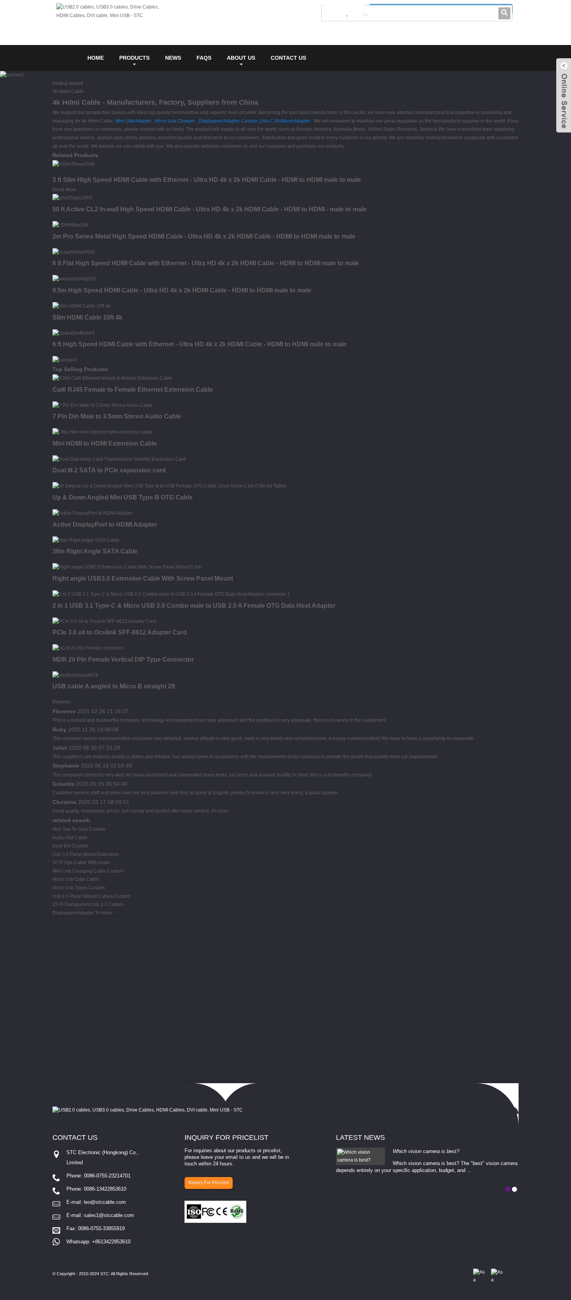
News (173, 58)
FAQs (204, 58)
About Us (241, 58)
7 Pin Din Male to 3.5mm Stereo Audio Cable (116, 416)
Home (95, 58)
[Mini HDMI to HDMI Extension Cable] (102, 432)
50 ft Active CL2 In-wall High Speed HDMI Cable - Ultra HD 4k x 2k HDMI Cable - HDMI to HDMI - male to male (209, 209)
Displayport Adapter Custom (228, 121)
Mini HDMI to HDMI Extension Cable (104, 443)
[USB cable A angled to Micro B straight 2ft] (75, 675)
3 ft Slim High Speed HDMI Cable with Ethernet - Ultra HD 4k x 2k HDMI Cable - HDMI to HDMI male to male (206, 179)
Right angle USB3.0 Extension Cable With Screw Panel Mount (142, 578)
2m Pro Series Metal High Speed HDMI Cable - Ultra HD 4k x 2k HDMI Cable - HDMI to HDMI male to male (203, 236)
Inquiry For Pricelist (208, 1182)
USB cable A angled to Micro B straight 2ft (113, 686)
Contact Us (288, 58)
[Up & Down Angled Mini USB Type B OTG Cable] (169, 486)
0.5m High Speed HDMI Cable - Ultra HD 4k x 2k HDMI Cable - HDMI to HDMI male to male (181, 290)
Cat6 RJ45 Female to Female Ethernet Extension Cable (132, 389)
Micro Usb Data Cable (75, 879)
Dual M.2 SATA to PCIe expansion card (109, 470)
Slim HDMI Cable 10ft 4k (87, 317)
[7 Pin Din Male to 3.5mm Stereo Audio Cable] (102, 405)
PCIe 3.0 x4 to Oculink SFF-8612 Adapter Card (119, 632)
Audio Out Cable (69, 837)
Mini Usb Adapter (133, 121)
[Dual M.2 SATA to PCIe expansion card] (119, 459)
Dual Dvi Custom (70, 846)
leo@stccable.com (105, 1202)
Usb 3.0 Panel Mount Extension (85, 854)
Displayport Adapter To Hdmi (82, 913)
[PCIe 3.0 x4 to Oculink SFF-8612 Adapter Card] (104, 621)
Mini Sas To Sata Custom (78, 829)
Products (134, 58)
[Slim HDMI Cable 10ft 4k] (81, 306)
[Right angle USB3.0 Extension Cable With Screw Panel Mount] (126, 567)
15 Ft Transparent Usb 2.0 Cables (88, 904)
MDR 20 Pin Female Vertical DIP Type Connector (123, 659)
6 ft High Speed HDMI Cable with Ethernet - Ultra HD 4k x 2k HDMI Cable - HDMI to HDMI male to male (199, 344)
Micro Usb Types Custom (78, 887)
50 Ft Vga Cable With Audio (81, 862)
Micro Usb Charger (175, 121)
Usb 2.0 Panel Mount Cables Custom (91, 896)
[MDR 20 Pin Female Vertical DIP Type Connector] (88, 648)
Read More (64, 189)
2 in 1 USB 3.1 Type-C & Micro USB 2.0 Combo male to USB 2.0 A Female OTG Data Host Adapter (193, 605)
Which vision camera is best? (426, 1151)
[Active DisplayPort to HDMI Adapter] (92, 513)
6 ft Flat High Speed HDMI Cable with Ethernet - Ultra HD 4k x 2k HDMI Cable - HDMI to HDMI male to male (205, 263)
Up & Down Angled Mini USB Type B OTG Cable (122, 497)
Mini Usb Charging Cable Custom (88, 871)
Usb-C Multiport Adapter (285, 121)
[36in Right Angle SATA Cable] (86, 540)
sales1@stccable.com (109, 1215)
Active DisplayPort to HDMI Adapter (104, 524)
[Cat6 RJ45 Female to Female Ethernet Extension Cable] (112, 378)
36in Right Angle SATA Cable (95, 551)
